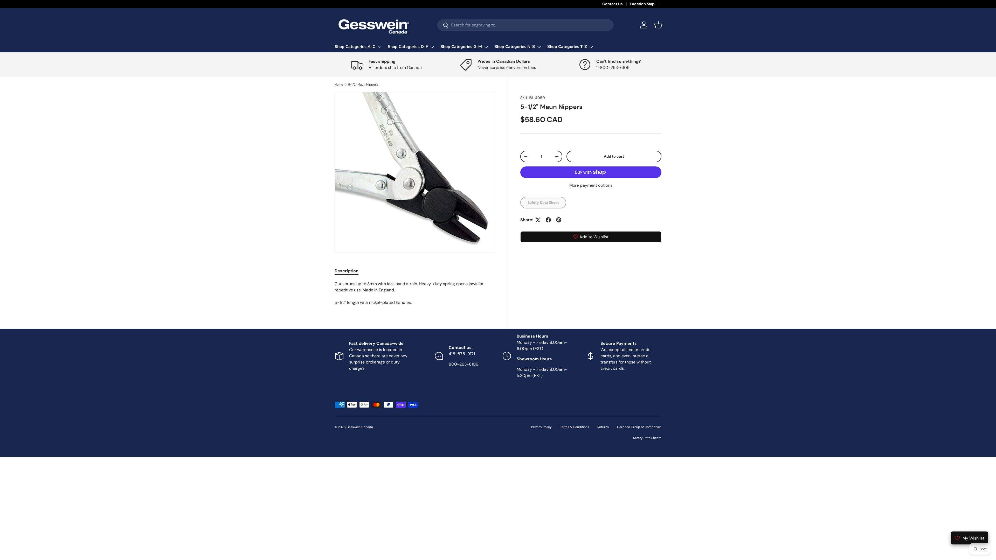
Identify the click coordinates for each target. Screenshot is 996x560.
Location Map (642, 4)
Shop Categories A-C (355, 47)
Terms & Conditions (574, 427)
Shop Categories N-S (514, 47)
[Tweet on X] (538, 220)
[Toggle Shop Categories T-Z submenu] (591, 47)
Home (339, 84)
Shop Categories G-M (461, 47)
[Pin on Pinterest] (559, 220)
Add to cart (614, 156)
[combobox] (525, 25)
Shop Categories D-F (408, 47)
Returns (603, 427)
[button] (658, 25)
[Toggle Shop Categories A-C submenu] (379, 47)
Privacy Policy (541, 427)
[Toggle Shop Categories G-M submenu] (486, 47)
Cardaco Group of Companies (639, 427)
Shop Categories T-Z (567, 47)
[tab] (346, 271)
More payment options (590, 185)
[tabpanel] (415, 293)
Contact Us (612, 4)
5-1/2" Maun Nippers (363, 84)
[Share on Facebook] (548, 220)
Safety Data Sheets (647, 438)
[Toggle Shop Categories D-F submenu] (432, 47)
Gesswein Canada (360, 427)
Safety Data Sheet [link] (543, 202)
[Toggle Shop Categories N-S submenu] (539, 47)
